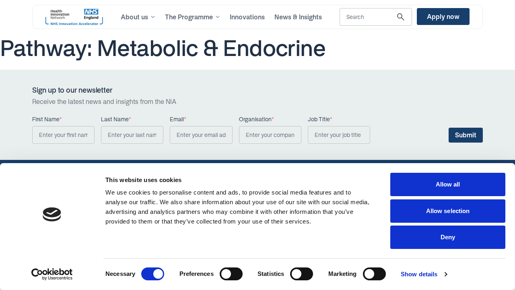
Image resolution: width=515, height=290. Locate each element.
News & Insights (298, 17)
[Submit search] (401, 17)
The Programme (189, 17)
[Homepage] (74, 17)
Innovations (247, 17)
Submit (465, 135)
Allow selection (448, 210)
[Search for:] (376, 17)
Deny (448, 237)
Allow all (448, 184)
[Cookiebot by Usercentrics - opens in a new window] (52, 274)
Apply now (443, 16)
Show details (419, 274)
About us (134, 17)
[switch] (231, 273)
